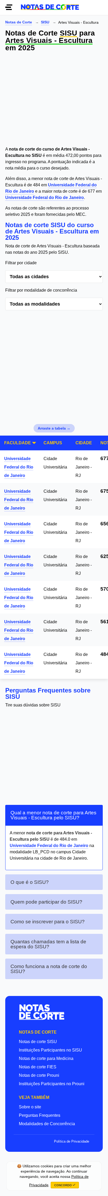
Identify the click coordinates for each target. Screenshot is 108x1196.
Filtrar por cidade (21, 263)
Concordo (63, 1185)
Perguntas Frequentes (39, 1115)
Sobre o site (30, 1107)
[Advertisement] (54, 100)
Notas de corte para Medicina (46, 1058)
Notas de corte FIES (37, 1067)
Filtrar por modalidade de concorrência (41, 290)
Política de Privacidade (71, 1141)
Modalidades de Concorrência (47, 1124)
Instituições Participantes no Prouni (51, 1084)
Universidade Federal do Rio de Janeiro (44, 197)
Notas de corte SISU (38, 1041)
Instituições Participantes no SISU (50, 1050)
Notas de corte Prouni (39, 1075)
